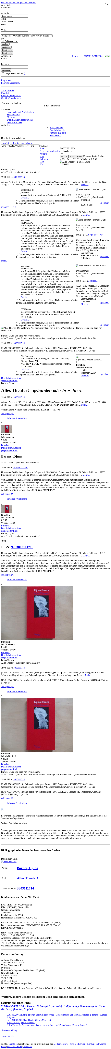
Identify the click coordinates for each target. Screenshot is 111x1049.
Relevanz (44, 159)
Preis (42, 148)
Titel (42, 156)
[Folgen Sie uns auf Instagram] (109, 56)
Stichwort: (6, 7)
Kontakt (90, 1044)
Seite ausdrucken (14, 122)
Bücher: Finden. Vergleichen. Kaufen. (18, 2)
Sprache (75, 56)
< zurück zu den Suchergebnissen (16, 143)
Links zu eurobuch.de (11, 95)
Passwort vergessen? (10, 83)
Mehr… (84, 184)
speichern (104, 203)
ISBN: (4, 24)
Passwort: (5, 64)
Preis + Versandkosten (50, 151)
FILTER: (44, 146)
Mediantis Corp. (60, 1044)
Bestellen (85, 375)
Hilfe (100, 56)
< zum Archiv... (8, 1036)
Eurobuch (13, 1044)
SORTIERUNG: (67, 148)
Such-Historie (7, 90)
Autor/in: (5, 13)
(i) (25, 73)
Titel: (3, 19)
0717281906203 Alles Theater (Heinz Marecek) (29, 1020)
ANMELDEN (90, 56)
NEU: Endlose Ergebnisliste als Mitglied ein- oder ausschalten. (58, 131)
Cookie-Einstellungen (11, 98)
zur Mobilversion (77, 1044)
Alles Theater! (27, 878)
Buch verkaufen (52, 105)
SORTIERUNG (76, 156)
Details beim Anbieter (11, 378)
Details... (25, 197)
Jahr (41, 164)
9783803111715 (8, 207)
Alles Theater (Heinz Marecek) (21, 1022)
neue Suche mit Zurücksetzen (20, 112)
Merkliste (5, 93)
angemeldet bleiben (15, 73)
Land (42, 161)
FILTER (64, 156)
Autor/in (43, 154)
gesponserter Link (9, 380)
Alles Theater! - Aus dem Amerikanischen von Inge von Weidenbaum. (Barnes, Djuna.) (47, 1025)
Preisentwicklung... (10, 1030)
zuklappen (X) (7, 413)
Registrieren (6, 80)
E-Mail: (4, 58)
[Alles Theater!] (8, 861)
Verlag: (4, 30)
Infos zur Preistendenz (17, 418)
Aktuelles (27, 1046)
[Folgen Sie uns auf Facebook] (106, 56)
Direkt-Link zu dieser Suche (20, 120)
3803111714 (19, 177)
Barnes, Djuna (27, 868)
